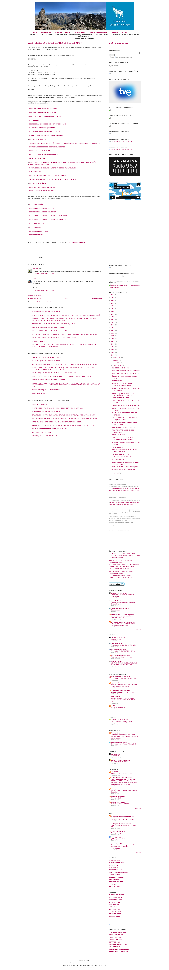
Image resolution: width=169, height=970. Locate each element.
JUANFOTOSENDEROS (118, 796)
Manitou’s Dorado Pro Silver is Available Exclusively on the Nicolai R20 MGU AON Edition (123, 699)
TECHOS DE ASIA (35, 227)
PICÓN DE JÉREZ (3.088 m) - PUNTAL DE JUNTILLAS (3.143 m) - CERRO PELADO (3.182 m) (61, 376)
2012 (113, 333)
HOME (35, 32)
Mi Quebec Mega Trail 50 (118, 707)
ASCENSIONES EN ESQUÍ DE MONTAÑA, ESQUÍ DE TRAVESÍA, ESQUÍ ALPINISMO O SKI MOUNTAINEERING (64, 143)
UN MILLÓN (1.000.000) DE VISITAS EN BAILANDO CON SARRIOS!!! (54, 337)
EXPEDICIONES (46, 32)
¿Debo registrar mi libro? (118, 839)
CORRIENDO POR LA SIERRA (120, 690)
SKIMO (124, 32)
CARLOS (35, 268)
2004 (113, 355)
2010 (113, 338)
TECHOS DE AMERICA (36, 223)
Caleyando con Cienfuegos (120, 608)
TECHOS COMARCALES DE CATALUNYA (42, 212)
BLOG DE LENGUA (117, 837)
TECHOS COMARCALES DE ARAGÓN (41, 208)
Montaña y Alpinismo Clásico (120, 655)
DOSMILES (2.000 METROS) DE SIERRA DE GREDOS (46, 135)
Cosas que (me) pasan (118, 831)
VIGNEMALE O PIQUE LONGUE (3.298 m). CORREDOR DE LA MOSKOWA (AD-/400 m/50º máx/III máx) (64, 334)
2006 (113, 349)
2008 (113, 344)
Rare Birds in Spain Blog (119, 742)
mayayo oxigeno (116, 661)
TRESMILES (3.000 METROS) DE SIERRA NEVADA (45, 131)
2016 (113, 322)
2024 (113, 300)
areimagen (114, 789)
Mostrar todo (138, 629)
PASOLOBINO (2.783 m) (39, 341)
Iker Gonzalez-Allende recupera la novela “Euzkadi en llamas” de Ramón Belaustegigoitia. (122, 846)
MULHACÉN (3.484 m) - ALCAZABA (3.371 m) (46, 357)
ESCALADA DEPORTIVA (37, 158)
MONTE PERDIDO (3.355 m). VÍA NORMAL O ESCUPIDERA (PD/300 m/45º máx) (57, 408)
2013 (113, 330)
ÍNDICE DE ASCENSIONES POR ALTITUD (42, 112)
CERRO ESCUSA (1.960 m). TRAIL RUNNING (46, 390)
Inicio (66, 298)
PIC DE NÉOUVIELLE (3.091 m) (42, 432)
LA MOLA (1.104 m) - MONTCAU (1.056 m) (45, 436)
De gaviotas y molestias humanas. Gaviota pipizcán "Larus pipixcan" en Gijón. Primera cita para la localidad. (124, 736)
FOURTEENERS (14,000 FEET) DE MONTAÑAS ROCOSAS (47, 124)
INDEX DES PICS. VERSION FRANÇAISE (42, 187)
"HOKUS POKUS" (116, 643)
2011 (112, 336)
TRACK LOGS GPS (35, 172)
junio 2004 (116, 360)
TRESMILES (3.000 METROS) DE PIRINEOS (43, 128)
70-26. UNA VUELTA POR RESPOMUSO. (123, 651)
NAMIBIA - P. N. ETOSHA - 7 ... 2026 (121, 773)
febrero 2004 (117, 365)
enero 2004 (116, 473)
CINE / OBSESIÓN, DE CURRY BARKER (123, 819)
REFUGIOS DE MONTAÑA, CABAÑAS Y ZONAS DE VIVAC (47, 175)
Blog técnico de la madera (119, 719)
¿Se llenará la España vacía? (119, 761)
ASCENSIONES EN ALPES (37, 139)
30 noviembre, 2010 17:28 (43, 290)
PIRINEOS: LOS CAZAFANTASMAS (122, 614)
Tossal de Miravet (116, 639)
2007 (113, 347)
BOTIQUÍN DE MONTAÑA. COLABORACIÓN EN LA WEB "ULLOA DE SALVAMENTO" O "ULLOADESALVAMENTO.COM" (124, 567)
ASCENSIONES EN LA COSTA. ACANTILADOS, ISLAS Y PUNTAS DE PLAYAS (53, 179)
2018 (113, 317)
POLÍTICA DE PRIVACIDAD (119, 43)
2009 (113, 341)
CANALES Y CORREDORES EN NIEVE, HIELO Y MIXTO (47, 147)
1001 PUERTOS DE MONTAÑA (121, 677)
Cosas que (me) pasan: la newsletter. (121, 833)
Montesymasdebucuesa (119, 649)
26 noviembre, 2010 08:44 (43, 274)
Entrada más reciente (35, 298)
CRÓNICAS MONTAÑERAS (119, 637)
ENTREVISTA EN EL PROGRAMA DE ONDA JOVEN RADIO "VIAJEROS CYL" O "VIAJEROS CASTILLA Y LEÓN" (67, 315)
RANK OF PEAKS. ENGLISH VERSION (41, 191)
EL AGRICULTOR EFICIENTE (120, 760)
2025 (113, 297)
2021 (113, 308)
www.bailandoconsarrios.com (76, 242)
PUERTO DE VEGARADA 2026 (120, 804)
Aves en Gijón (115, 733)
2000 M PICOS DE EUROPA (99, 32)
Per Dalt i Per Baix (117, 601)
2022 (113, 306)
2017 (113, 319)
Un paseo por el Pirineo (119, 593)
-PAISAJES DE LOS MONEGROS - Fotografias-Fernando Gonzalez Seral (123, 778)
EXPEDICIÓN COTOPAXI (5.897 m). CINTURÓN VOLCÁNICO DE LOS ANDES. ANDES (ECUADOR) (63, 425)
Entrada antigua (97, 298)
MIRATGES (114, 772)
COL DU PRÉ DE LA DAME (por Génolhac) (123, 678)
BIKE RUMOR (115, 696)
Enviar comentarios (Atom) (45, 302)
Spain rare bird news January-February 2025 (123, 744)
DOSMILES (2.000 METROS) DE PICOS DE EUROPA (48, 327)
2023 (113, 303)
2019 (113, 314)
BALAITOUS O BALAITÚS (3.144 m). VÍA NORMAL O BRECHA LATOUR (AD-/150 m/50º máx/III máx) (63, 415)
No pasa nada (115, 755)
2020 (113, 311)
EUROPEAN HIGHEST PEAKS (38, 231)
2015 (113, 325)
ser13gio (114, 706)
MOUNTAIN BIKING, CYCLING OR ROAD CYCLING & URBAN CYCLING (52, 168)
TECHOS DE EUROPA (36, 235)
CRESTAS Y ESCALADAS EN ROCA (40, 151)
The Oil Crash (115, 754)
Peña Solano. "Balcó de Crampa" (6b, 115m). (124, 645)
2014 (113, 328)
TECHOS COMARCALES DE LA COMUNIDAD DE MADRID (48, 216)
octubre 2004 (117, 357)
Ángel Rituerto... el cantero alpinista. (121, 657)
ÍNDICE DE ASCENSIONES (120, 368)
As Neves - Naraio (116, 798)
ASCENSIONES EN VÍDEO (37, 183)
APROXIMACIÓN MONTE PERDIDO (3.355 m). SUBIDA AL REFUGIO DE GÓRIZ (57, 422)
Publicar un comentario (35, 295)
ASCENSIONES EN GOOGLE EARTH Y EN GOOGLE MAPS (55, 43)
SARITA (35, 278)
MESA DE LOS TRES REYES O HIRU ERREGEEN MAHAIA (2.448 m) (53, 323)
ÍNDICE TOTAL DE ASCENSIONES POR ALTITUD (45, 116)
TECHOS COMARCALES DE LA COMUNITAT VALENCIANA (48, 219)
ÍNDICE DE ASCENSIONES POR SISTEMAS (43, 109)
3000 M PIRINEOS (80, 32)
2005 (113, 352)
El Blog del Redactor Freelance (121, 823)
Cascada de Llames (116, 610)
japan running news (117, 683)
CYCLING (115, 32)
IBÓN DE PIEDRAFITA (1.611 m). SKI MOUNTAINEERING (50, 330)
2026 (113, 295)
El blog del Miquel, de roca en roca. (123, 622)
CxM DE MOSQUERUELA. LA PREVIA (122, 692)
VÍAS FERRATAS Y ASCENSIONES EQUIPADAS (44, 154)
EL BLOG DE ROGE (117, 843)
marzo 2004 (117, 363)
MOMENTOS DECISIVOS (119, 802)
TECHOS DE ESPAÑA (36, 204)
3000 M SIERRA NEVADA (63, 32)
